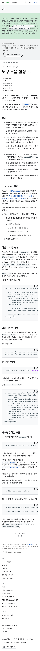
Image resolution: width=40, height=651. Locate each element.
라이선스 (30, 639)
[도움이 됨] (13, 66)
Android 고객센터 (7, 615)
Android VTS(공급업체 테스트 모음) (14, 198)
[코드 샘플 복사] (37, 286)
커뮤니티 (14, 639)
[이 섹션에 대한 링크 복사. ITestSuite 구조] (20, 187)
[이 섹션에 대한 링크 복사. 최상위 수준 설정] (21, 248)
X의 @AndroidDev (7, 590)
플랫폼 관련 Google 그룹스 (10, 600)
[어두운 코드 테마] (34, 286)
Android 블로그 (6, 593)
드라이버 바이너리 (7, 578)
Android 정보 (6, 639)
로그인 (35, 2)
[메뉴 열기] (3, 2)
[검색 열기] (26, 2)
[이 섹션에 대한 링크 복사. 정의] (8, 118)
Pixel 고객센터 (6, 618)
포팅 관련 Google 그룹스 (9, 607)
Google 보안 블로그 (8, 597)
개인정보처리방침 (8, 642)
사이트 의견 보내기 (21, 642)
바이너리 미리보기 (7, 572)
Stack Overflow (7, 628)
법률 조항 (22, 639)
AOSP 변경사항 (21, 33)
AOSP (3, 63)
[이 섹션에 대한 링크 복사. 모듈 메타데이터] (20, 328)
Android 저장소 (6, 562)
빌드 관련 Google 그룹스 (9, 603)
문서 (3, 9)
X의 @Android (6, 587)
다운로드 (4, 568)
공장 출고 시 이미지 (7, 575)
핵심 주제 (15, 63)
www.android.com (8, 622)
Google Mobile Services (9, 625)
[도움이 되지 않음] (16, 66)
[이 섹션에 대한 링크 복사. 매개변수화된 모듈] (22, 433)
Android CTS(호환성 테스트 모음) (20, 196)
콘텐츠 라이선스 (31, 544)
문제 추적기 (5, 632)
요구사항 (4, 565)
